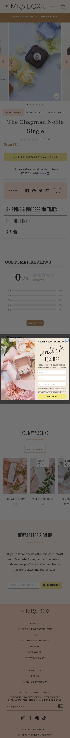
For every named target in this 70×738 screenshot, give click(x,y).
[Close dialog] (66, 340)
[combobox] (41, 384)
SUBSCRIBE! (52, 396)
